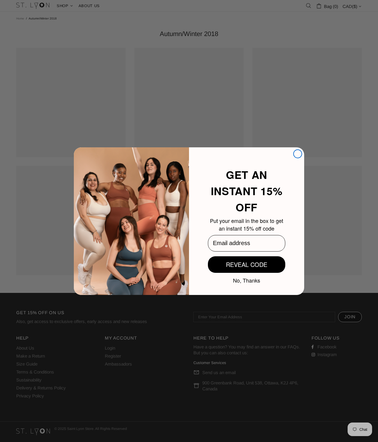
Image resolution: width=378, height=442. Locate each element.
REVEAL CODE (246, 264)
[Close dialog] (298, 154)
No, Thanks (246, 280)
